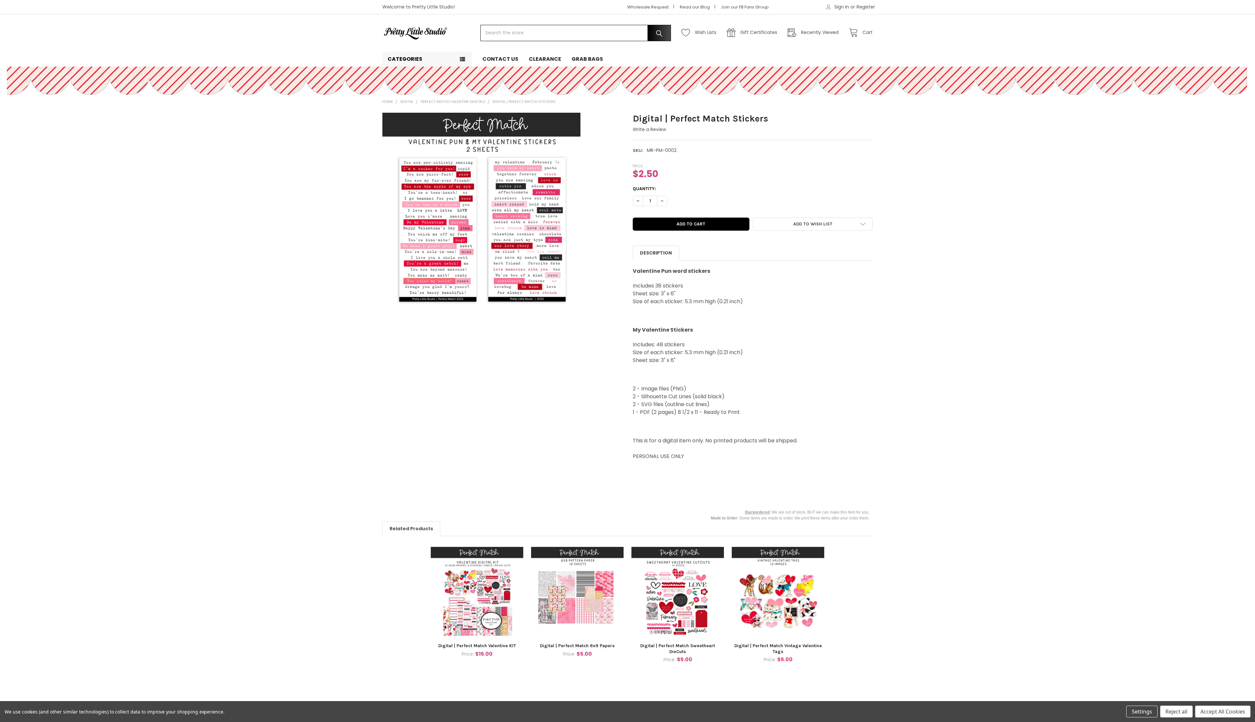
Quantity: (644, 188)
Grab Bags (587, 59)
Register (866, 7)
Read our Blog (695, 7)
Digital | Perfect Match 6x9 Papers (577, 645)
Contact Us (500, 59)
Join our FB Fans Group (745, 7)
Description (656, 253)
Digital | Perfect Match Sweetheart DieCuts (677, 648)
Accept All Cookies (1222, 711)
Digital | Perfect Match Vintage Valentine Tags (778, 648)
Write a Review (649, 129)
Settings (1142, 711)
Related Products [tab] (411, 528)
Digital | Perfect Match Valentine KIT (477, 645)
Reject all (1176, 711)
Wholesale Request (648, 7)
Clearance (545, 59)
